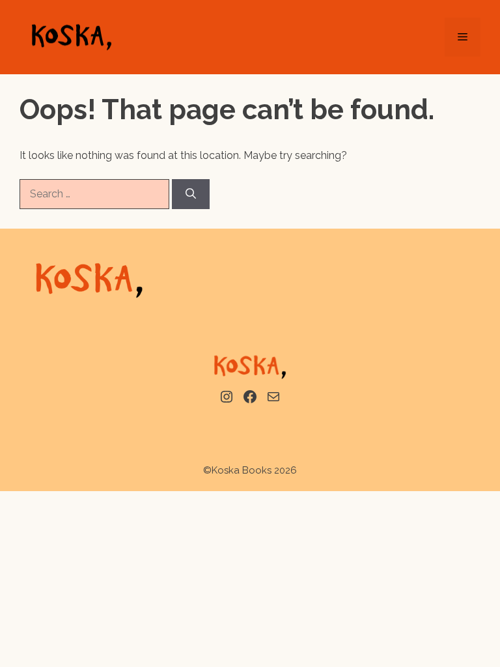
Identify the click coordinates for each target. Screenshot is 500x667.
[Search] (191, 194)
